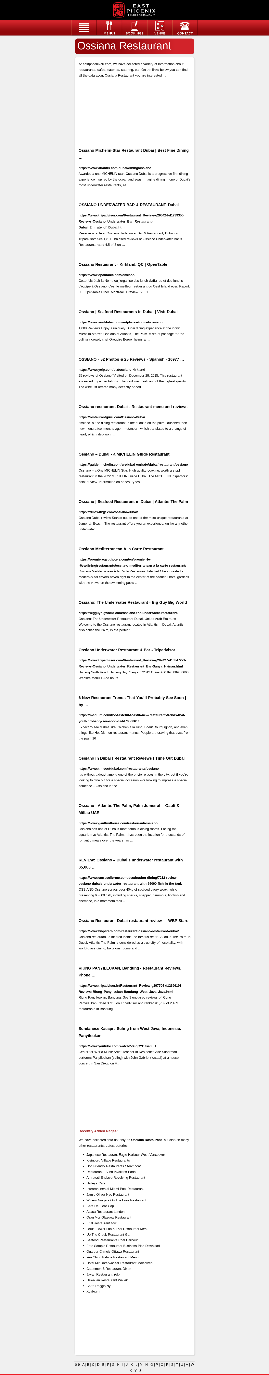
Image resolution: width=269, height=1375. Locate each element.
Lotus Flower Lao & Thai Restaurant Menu (117, 1229)
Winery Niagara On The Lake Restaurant (116, 1200)
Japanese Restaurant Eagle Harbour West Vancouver (125, 1155)
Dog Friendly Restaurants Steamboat (113, 1166)
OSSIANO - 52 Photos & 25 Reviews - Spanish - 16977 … (131, 359)
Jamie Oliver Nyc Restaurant (107, 1194)
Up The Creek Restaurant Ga (107, 1234)
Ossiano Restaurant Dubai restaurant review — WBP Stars (133, 920)
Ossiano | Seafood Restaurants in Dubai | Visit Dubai (128, 312)
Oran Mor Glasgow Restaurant (108, 1217)
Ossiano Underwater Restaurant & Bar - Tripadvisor (127, 650)
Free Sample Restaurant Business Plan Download (123, 1246)
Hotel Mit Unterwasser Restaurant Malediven (119, 1263)
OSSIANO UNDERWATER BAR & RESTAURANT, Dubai (129, 205)
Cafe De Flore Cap (100, 1206)
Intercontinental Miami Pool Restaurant (115, 1189)
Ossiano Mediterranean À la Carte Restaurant (121, 549)
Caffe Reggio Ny (98, 1286)
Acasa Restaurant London (105, 1212)
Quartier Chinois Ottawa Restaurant (112, 1251)
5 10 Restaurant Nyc (101, 1223)
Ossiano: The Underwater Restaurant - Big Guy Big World (133, 602)
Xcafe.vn (92, 1291)
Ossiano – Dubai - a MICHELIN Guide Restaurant (124, 454)
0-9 (77, 1365)
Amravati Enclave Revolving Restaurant (115, 1177)
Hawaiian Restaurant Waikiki (107, 1280)
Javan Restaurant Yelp (103, 1274)
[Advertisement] (134, 109)
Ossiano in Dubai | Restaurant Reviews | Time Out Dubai (132, 758)
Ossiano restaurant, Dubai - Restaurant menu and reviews (133, 406)
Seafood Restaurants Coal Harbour (112, 1240)
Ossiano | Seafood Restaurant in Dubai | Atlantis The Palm (133, 501)
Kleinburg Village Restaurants (108, 1160)
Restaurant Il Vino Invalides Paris (111, 1172)
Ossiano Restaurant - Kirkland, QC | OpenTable (123, 264)
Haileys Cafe (95, 1183)
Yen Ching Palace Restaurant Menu (112, 1257)
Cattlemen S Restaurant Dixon (108, 1269)
